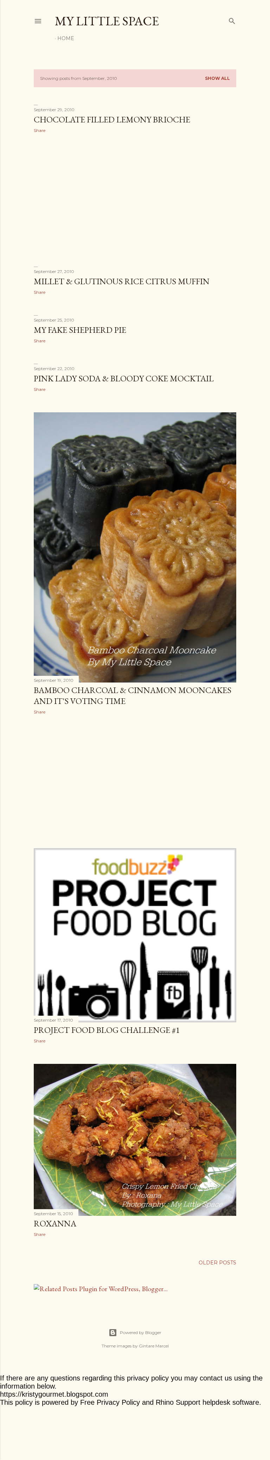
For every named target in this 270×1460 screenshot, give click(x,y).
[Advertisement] (135, 200)
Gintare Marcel (154, 1345)
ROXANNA (55, 1223)
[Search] (232, 19)
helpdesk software (230, 1402)
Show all (217, 78)
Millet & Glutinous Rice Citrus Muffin (122, 281)
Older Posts (217, 1262)
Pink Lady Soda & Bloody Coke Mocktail (124, 378)
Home (65, 38)
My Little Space (107, 21)
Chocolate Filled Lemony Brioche (112, 119)
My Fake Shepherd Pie (80, 329)
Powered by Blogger (140, 1332)
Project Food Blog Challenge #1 (107, 1029)
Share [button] (39, 130)
